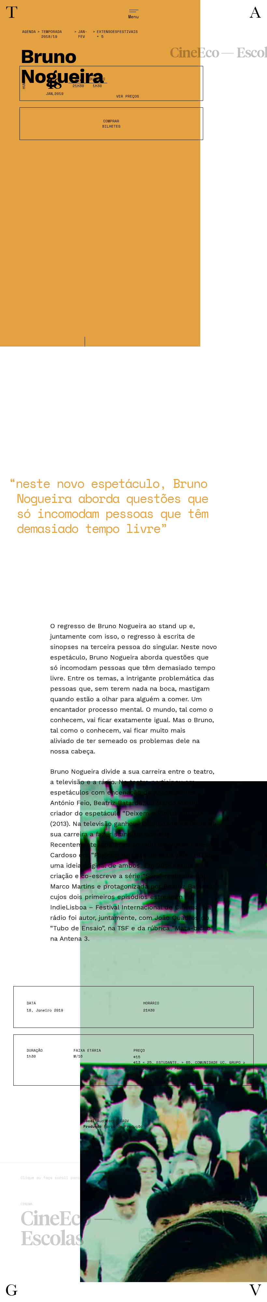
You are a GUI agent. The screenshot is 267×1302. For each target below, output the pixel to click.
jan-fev (82, 34)
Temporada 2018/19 (51, 34)
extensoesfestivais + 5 (117, 34)
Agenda (29, 31)
